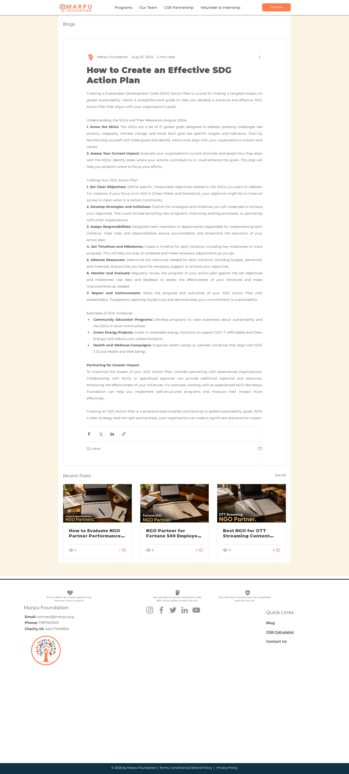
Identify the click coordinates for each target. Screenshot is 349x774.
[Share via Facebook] (89, 434)
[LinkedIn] (184, 610)
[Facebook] (161, 610)
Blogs (69, 24)
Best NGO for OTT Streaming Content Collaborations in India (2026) (250, 533)
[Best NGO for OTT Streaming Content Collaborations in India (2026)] (251, 503)
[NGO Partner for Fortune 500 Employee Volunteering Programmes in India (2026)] (174, 503)
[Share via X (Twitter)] (100, 434)
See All (280, 475)
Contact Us (276, 641)
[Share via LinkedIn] (112, 434)
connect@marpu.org (55, 616)
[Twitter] (173, 610)
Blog (270, 623)
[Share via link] (124, 434)
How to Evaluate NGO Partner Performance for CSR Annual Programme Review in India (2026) (96, 533)
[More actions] (259, 57)
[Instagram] (149, 610)
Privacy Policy (227, 767)
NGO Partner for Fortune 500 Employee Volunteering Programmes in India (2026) (173, 533)
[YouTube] (196, 610)
